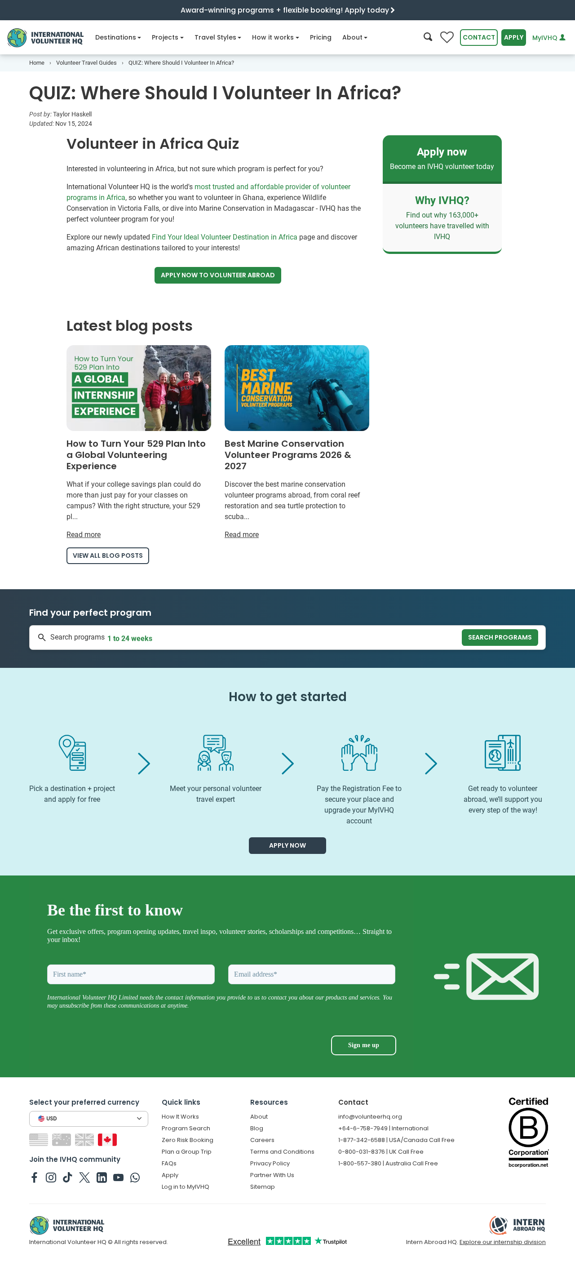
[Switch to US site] (39, 1139)
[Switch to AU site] (62, 1139)
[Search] (428, 37)
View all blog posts (108, 555)
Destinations (115, 37)
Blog (256, 1128)
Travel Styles (215, 37)
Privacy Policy (270, 1163)
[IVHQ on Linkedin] (102, 1177)
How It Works (180, 1116)
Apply (513, 37)
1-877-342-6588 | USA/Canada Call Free (396, 1140)
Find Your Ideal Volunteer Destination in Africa (224, 237)
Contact (479, 37)
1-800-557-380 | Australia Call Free (388, 1163)
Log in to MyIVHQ (185, 1186)
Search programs (500, 637)
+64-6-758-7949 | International (383, 1128)
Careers (262, 1140)
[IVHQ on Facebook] (34, 1177)
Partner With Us (272, 1175)
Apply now (218, 275)
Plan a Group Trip (187, 1151)
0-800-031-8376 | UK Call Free (381, 1151)
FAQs (169, 1163)
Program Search (186, 1128)
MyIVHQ (545, 37)
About (352, 37)
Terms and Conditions (282, 1151)
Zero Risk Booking (187, 1140)
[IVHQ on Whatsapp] (135, 1177)
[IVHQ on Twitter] (84, 1177)
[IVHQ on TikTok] (67, 1177)
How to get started (288, 697)
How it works (273, 37)
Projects (165, 37)
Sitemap (262, 1186)
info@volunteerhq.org (370, 1116)
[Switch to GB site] (85, 1139)
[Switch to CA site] (108, 1139)
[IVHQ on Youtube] (118, 1177)
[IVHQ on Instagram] (51, 1177)
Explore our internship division (503, 1242)
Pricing (321, 37)
